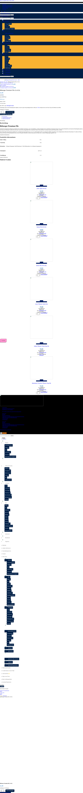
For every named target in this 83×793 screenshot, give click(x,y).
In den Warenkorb (9, 790)
